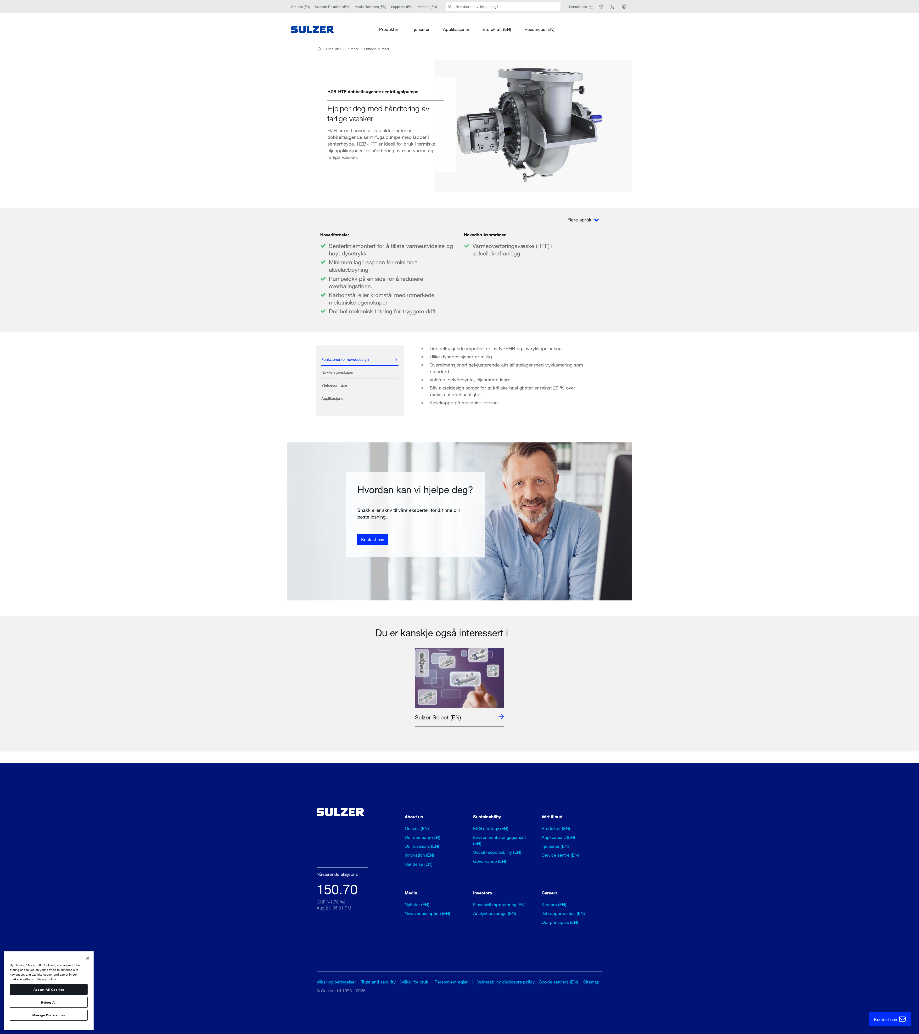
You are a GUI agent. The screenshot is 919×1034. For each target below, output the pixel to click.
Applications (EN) (558, 837)
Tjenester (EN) (555, 846)
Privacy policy (46, 979)
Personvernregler (451, 981)
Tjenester (421, 29)
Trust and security (378, 981)
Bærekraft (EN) (497, 29)
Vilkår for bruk (415, 981)
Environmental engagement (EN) (499, 840)
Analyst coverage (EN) (494, 913)
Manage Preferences (48, 1015)
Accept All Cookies (49, 989)
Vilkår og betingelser (336, 981)
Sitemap (591, 981)
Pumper (353, 49)
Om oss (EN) (300, 7)
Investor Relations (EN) (332, 7)
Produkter (388, 29)
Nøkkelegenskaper (337, 372)
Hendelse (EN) (418, 864)
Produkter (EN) (556, 828)
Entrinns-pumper (376, 49)
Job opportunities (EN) (563, 913)
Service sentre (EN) (560, 855)
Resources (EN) (540, 29)
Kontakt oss (372, 539)
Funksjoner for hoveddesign (345, 359)
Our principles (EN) (560, 922)
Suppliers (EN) (402, 7)
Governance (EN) (489, 861)
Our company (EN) (422, 837)
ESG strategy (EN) (490, 828)
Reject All (48, 1002)
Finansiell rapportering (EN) (499, 904)
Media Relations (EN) (370, 7)
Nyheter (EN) (417, 904)
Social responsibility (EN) (497, 852)
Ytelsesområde (334, 385)
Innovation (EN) (419, 855)
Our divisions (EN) (422, 846)
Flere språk (580, 219)
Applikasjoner (456, 29)
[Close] (87, 958)
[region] (49, 990)
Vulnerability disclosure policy (506, 981)
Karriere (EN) (427, 7)
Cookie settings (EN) (558, 981)
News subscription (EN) (427, 913)
